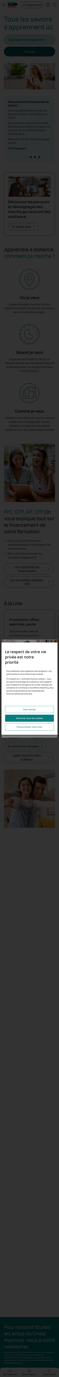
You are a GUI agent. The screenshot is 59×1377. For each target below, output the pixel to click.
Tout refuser (29, 709)
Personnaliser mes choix (29, 727)
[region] (29, 688)
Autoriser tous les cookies (29, 718)
